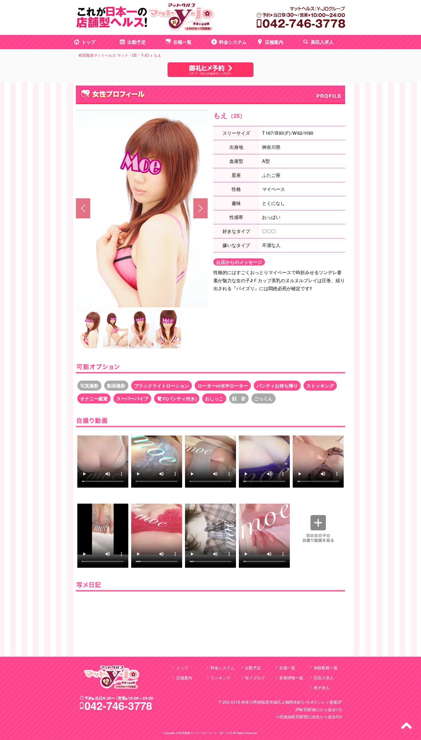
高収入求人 (322, 42)
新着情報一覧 (291, 677)
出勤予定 (136, 42)
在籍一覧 (182, 42)
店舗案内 (274, 42)
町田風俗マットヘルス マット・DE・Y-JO (205, 733)
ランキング (220, 677)
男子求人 (322, 687)
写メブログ (255, 677)
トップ (88, 42)
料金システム (233, 42)
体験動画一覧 (326, 667)
